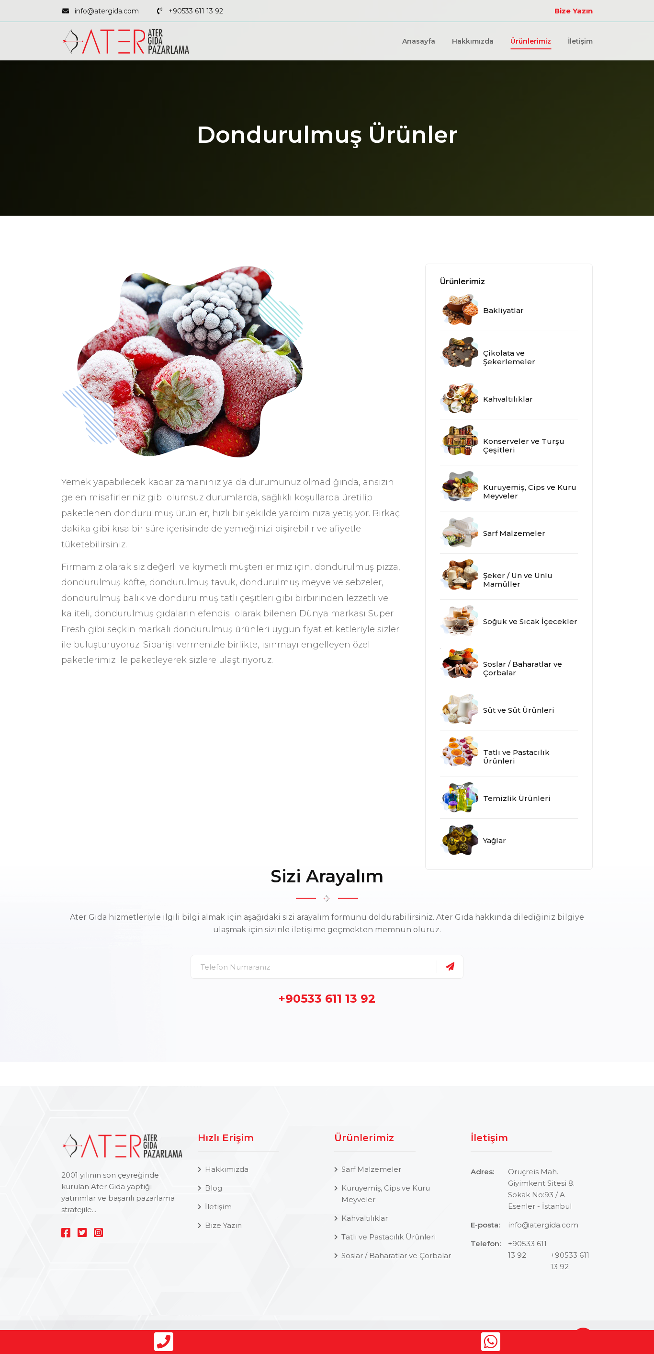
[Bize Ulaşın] (163, 1342)
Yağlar (494, 840)
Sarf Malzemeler (514, 533)
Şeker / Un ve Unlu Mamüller (518, 580)
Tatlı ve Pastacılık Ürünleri (516, 756)
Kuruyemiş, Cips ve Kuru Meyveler (529, 491)
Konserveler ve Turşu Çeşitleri (523, 445)
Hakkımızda (473, 41)
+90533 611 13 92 (196, 11)
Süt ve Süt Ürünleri (518, 710)
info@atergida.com (107, 11)
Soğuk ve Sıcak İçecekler (530, 621)
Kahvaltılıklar (508, 399)
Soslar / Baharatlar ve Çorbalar (522, 668)
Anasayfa (418, 41)
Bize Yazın (573, 10)
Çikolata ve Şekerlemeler (509, 357)
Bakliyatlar (503, 310)
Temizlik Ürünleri (517, 798)
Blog (213, 1187)
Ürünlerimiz (530, 41)
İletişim (580, 41)
